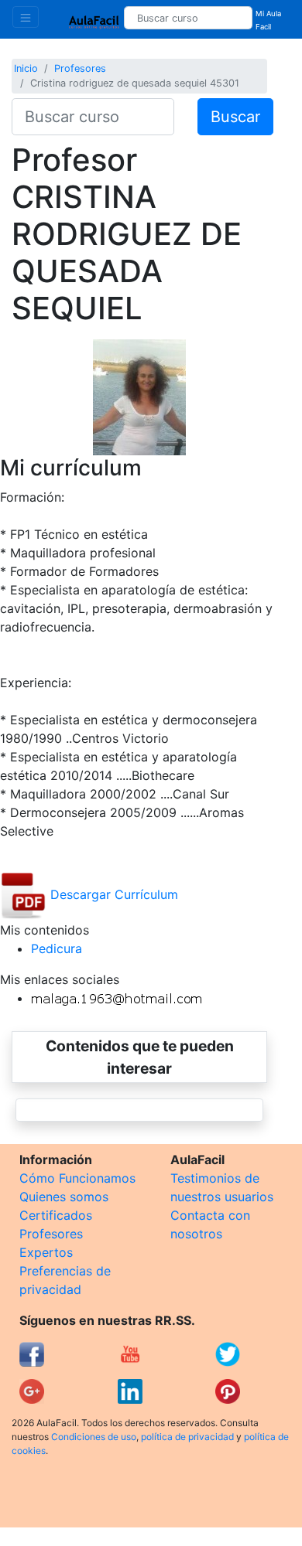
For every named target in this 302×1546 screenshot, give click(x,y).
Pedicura (56, 948)
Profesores (80, 68)
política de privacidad (187, 1436)
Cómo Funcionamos (77, 1178)
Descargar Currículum (112, 894)
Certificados (55, 1215)
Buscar (235, 116)
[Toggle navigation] (25, 17)
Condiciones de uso (93, 1436)
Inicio (26, 68)
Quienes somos (63, 1196)
